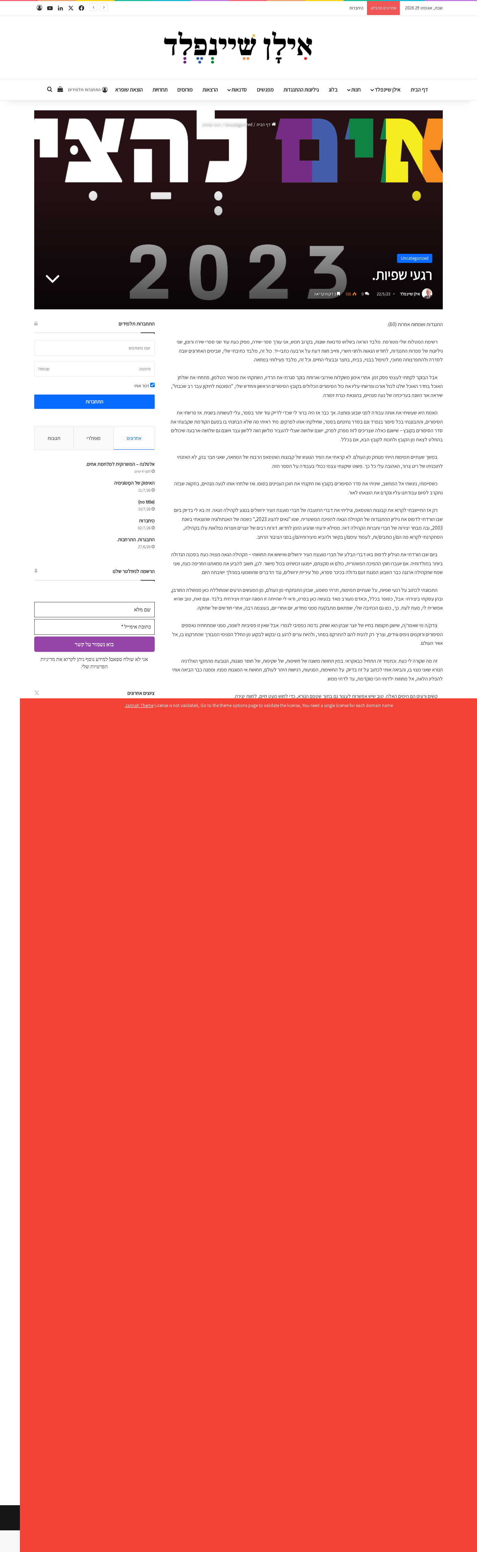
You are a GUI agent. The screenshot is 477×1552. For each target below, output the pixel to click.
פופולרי (94, 438)
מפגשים (265, 89)
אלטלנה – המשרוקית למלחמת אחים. (120, 464)
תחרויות (160, 89)
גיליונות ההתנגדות (301, 89)
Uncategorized (238, 124)
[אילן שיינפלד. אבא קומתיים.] (238, 47)
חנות (356, 89)
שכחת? (44, 369)
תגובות (53, 438)
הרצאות (210, 89)
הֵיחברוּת (356, 8)
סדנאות (239, 89)
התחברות (94, 401)
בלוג (333, 89)
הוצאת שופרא (129, 89)
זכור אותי (142, 386)
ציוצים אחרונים (141, 693)
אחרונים (134, 438)
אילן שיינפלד (388, 89)
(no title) (146, 502)
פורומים (185, 89)
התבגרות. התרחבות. (136, 539)
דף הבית (419, 89)
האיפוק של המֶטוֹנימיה (134, 483)
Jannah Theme (139, 705)
